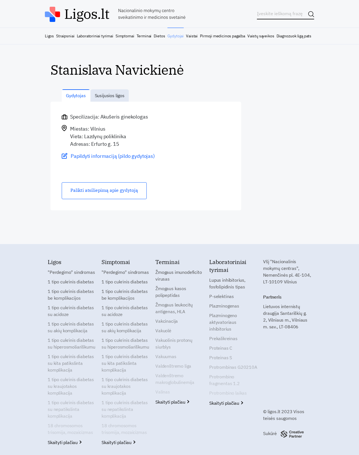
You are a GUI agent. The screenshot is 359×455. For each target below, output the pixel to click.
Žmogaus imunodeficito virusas (178, 275)
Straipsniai (65, 35)
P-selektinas (221, 296)
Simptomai (125, 35)
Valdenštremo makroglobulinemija (174, 379)
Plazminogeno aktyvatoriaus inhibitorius (223, 322)
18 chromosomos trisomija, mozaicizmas (70, 429)
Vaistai (192, 35)
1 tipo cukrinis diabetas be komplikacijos (71, 294)
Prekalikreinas (223, 338)
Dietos (159, 35)
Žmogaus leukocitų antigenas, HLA (174, 308)
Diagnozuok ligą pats (294, 35)
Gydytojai (175, 35)
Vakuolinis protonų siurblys (173, 343)
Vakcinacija (166, 321)
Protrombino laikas (228, 393)
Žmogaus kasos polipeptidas (170, 292)
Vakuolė (163, 330)
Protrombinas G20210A (233, 367)
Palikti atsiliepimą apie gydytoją (104, 190)
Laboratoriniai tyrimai (95, 35)
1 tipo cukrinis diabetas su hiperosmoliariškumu (71, 343)
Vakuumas (165, 356)
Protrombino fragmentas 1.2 (224, 380)
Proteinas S (220, 357)
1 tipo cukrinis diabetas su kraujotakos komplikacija (71, 386)
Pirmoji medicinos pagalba (222, 35)
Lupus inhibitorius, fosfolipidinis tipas (227, 283)
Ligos (49, 35)
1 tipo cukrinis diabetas (71, 282)
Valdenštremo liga (173, 366)
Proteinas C (220, 348)
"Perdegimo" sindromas (71, 272)
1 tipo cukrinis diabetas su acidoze (71, 311)
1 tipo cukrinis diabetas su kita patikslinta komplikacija (71, 363)
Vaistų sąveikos (260, 35)
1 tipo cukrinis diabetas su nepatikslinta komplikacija (71, 409)
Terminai (144, 35)
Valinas (162, 392)
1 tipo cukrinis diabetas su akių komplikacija (71, 327)
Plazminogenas (224, 306)
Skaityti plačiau (63, 442)
